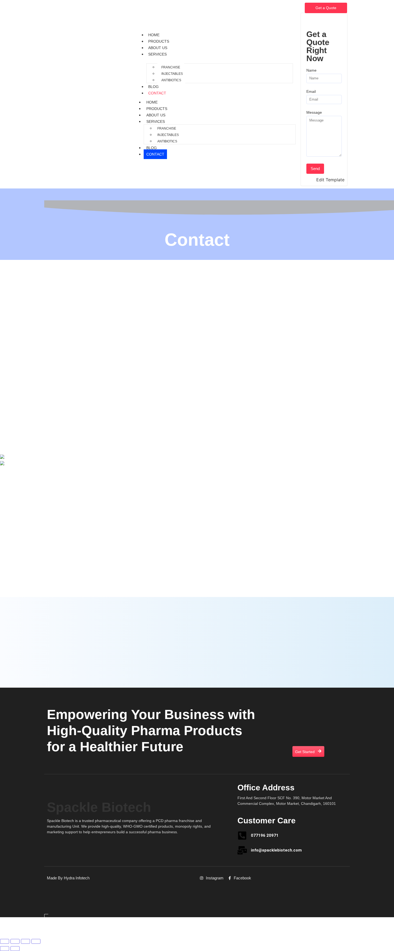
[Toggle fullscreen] (15, 941)
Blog (153, 86)
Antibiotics (171, 80)
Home (153, 35)
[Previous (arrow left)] (4, 948)
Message (314, 112)
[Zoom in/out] (4, 941)
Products (158, 41)
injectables (172, 74)
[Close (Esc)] (35, 941)
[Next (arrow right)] (15, 948)
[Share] (25, 941)
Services (157, 54)
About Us (157, 48)
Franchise (170, 67)
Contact (157, 93)
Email (311, 92)
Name (311, 70)
